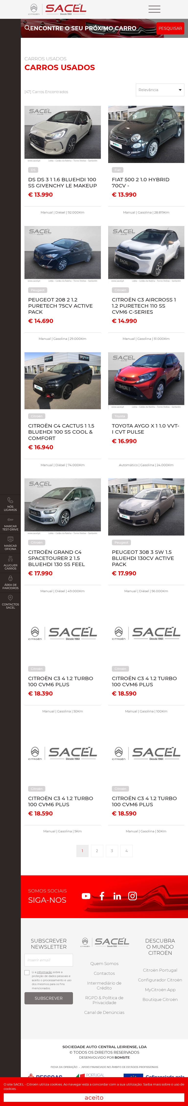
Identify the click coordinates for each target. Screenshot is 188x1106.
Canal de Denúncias (104, 1012)
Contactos (104, 973)
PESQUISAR (170, 28)
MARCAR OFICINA (10, 547)
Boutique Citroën (160, 999)
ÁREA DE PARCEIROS (10, 586)
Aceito (94, 1097)
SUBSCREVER (49, 998)
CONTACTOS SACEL (10, 606)
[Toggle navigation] (154, 9)
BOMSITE (122, 1057)
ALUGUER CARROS (10, 567)
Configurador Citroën (160, 979)
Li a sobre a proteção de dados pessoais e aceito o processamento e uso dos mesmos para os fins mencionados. (51, 980)
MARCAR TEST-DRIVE (10, 528)
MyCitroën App (160, 989)
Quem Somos (104, 963)
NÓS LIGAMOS (10, 508)
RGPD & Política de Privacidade (104, 1000)
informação (44, 972)
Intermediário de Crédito (104, 985)
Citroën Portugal (160, 970)
